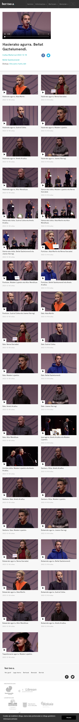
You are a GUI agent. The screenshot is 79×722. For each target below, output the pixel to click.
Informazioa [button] (40, 4)
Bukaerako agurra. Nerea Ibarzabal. (15, 561)
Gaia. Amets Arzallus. (10, 406)
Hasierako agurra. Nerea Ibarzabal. (54, 97)
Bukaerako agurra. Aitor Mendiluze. (15, 623)
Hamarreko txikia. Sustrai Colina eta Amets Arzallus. (18, 221)
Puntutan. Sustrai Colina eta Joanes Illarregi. (18, 313)
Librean (27, 690)
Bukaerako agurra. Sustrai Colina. (53, 592)
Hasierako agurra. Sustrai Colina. (14, 128)
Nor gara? (8, 672)
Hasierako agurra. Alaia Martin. (13, 97)
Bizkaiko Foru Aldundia (49, 704)
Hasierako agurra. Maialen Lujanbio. (54, 128)
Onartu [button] (68, 717)
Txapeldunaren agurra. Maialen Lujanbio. (17, 654)
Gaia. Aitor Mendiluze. (10, 437)
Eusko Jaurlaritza (12, 704)
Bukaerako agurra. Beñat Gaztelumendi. (56, 561)
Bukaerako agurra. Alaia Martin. (14, 592)
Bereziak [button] (63, 4)
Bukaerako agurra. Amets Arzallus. (53, 623)
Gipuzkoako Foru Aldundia (30, 704)
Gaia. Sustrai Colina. (48, 344)
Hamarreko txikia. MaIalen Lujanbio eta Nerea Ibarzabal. (58, 190)
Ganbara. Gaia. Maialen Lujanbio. (14, 530)
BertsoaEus (11, 3)
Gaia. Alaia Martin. (47, 313)
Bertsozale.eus (10, 690)
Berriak (41, 672)
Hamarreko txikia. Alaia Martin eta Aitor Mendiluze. (55, 221)
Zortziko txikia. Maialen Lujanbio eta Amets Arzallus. (18, 469)
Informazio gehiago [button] (10, 719)
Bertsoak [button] (52, 4)
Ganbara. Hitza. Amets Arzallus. (52, 468)
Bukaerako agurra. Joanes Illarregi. (54, 530)
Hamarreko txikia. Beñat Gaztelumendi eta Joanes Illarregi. (18, 252)
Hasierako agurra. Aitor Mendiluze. (15, 189)
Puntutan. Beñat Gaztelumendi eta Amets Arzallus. (56, 283)
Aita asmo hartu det (17, 64)
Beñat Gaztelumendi (11, 60)
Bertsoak (26, 672)
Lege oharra (17, 672)
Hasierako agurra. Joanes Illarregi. (53, 158)
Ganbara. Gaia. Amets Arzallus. (13, 499)
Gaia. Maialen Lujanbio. (10, 375)
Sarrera (30, 4)
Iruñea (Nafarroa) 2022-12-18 (14, 55)
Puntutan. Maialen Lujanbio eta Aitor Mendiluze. (20, 282)
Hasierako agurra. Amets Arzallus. (14, 158)
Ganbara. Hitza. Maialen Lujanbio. (53, 499)
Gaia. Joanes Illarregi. (49, 406)
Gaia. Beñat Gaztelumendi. (51, 375)
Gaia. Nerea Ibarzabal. (10, 344)
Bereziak (34, 672)
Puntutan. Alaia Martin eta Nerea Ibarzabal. (57, 251)
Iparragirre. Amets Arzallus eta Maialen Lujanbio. (55, 438)
